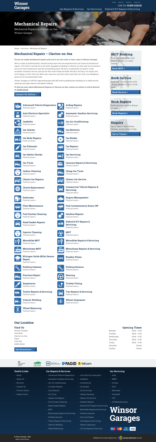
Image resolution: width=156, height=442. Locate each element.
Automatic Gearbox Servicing (60, 379)
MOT (50, 409)
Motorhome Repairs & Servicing (61, 413)
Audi (114, 375)
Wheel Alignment (88, 425)
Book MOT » (118, 68)
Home (114, 2)
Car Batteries (85, 383)
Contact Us (137, 2)
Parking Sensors (55, 417)
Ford (114, 387)
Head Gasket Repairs (57, 406)
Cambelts (84, 379)
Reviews (128, 2)
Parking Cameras (87, 413)
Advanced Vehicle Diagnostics (61, 375)
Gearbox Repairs (87, 402)
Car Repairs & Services (72, 9)
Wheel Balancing (55, 428)
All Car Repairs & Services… (91, 428)
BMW (114, 379)
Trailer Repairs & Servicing (59, 421)
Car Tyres (52, 394)
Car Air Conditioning (57, 383)
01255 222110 (130, 5)
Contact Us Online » (26, 94)
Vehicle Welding (55, 425)
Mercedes (116, 390)
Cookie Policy (22, 394)
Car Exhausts (53, 390)
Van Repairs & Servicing (90, 421)
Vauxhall (116, 394)
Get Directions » (23, 349)
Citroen (115, 383)
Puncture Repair (87, 417)
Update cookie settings (22, 439)
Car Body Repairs (55, 387)
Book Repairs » (120, 113)
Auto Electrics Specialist (90, 375)
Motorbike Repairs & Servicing (93, 409)
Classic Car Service (88, 398)
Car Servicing (94, 9)
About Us (121, 2)
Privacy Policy (22, 390)
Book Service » (120, 92)
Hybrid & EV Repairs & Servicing (122, 9)
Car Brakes (84, 387)
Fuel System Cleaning (57, 402)
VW (113, 398)
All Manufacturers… (120, 402)
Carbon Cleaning (87, 394)
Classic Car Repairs (56, 398)
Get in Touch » (119, 134)
